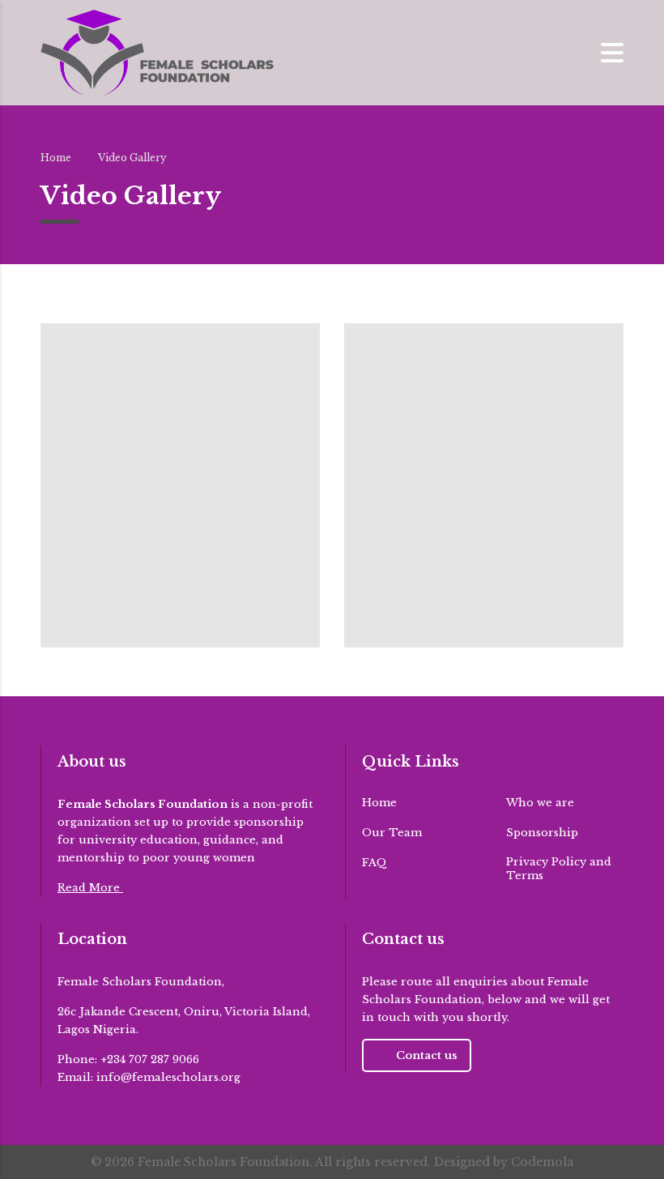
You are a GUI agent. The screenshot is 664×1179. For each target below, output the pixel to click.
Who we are (540, 803)
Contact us (427, 1055)
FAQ (374, 862)
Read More (90, 888)
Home (55, 158)
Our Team (392, 833)
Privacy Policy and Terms (558, 869)
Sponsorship (542, 833)
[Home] (157, 51)
